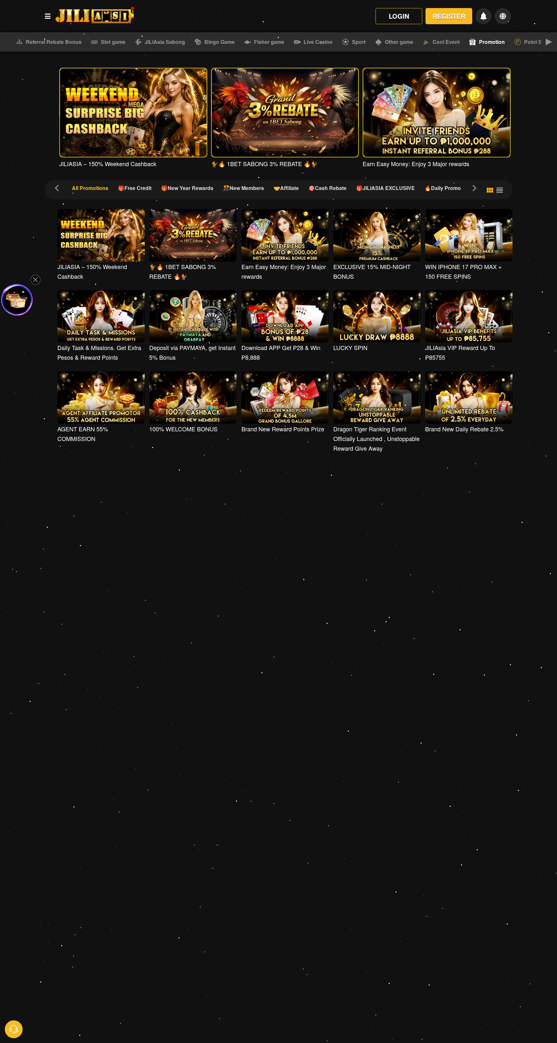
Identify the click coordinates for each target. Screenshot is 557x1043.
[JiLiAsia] (94, 16)
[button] (8, 42)
